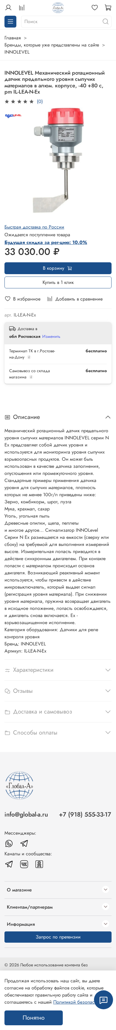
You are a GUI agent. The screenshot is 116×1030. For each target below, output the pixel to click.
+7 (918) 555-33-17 (85, 814)
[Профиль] (8, 8)
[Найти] (106, 22)
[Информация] (106, 924)
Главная (12, 37)
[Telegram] (24, 843)
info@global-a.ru (26, 814)
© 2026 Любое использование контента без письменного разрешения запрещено (46, 968)
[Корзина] (108, 8)
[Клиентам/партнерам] (106, 907)
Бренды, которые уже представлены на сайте (51, 44)
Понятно (34, 1017)
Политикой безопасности (79, 1002)
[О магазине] (106, 890)
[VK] (24, 864)
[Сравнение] (22, 8)
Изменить (51, 336)
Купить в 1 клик (58, 282)
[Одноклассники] (39, 864)
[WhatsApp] (8, 843)
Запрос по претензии (58, 936)
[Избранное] (95, 8)
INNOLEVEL (16, 52)
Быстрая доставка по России (34, 227)
